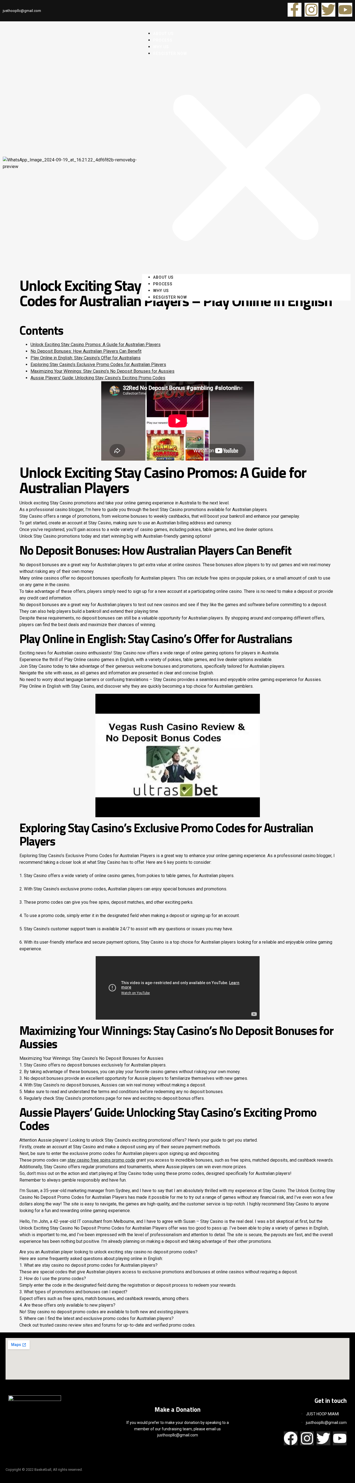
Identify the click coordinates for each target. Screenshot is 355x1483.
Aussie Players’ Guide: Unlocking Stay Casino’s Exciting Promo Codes (98, 377)
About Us (163, 277)
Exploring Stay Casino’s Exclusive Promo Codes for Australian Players (98, 364)
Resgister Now (170, 53)
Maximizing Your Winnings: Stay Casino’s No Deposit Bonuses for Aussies (102, 371)
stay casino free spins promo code (101, 1160)
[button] (246, 165)
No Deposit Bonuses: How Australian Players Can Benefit (86, 351)
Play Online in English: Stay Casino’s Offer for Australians (86, 357)
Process (163, 284)
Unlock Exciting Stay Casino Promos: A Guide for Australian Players (96, 344)
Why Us (161, 290)
